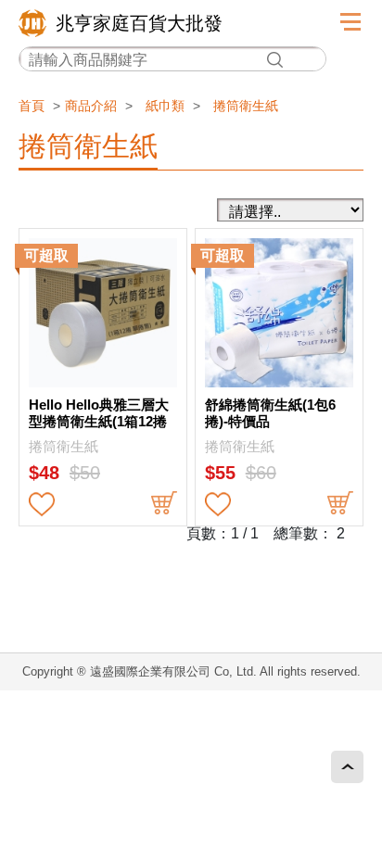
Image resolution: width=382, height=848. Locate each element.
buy (164, 504)
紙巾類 (165, 105)
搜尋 (274, 59)
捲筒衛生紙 (245, 105)
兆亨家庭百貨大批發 (139, 23)
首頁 (32, 105)
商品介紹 (91, 105)
